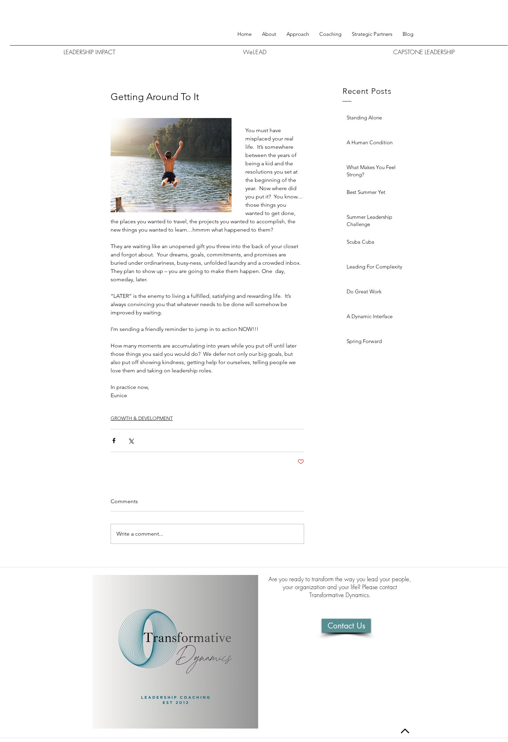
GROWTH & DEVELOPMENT (142, 418)
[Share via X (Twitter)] (131, 440)
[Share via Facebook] (114, 440)
